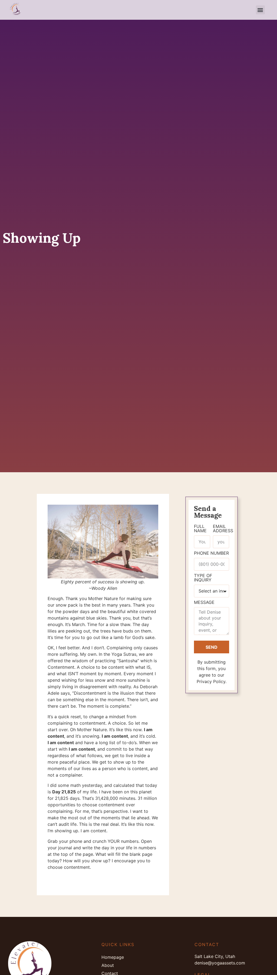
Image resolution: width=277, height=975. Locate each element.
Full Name (200, 528)
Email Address (223, 528)
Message (204, 602)
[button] (260, 9)
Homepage (112, 957)
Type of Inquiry (203, 578)
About (107, 965)
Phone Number (211, 553)
